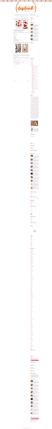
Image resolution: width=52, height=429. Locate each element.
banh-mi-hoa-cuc (32, 259)
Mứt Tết (31, 316)
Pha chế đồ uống (30, 0)
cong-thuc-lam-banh (35, 104)
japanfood (31, 296)
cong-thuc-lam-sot (35, 104)
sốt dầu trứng (32, 332)
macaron (32, 109)
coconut (31, 278)
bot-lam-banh (35, 100)
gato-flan (33, 106)
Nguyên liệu (36, 0)
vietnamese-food (32, 117)
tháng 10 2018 (33, 91)
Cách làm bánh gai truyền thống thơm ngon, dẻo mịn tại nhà (36, 173)
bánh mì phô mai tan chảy (33, 253)
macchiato (34, 109)
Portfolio (31, 242)
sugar (31, 334)
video (31, 344)
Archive (31, 243)
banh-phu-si (32, 260)
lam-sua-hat (32, 300)
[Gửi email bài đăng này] (17, 63)
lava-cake (31, 301)
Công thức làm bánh (26, 0)
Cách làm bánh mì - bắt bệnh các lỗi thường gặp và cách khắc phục (36, 183)
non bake (38, 112)
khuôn (35, 108)
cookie (38, 104)
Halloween (36, 106)
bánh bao (31, 252)
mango (36, 109)
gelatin (31, 289)
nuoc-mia (31, 321)
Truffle (31, 342)
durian (37, 105)
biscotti (31, 264)
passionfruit (38, 113)
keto (31, 108)
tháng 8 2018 (33, 92)
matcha (38, 109)
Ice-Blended (38, 107)
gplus (31, 219)
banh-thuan (34, 99)
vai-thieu (31, 343)
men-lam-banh (32, 306)
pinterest (31, 218)
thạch (31, 337)
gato (31, 106)
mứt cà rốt (31, 311)
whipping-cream (32, 346)
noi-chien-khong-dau (34, 112)
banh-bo (31, 255)
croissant (32, 105)
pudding (32, 114)
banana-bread (32, 251)
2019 (31, 64)
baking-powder (34, 96)
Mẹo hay (34, 0)
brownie (31, 101)
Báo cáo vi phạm (32, 136)
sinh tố (31, 331)
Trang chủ (15, 0)
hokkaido (31, 107)
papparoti (35, 113)
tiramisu (36, 116)
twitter (31, 220)
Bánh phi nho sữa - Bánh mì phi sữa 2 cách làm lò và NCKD (36, 187)
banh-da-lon (32, 256)
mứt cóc (31, 312)
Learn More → (32, 132)
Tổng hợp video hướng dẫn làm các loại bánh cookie (20, 62)
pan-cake (31, 322)
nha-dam (31, 318)
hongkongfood (33, 107)
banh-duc (32, 98)
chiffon (37, 102)
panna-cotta (33, 113)
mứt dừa (31, 313)
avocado (31, 96)
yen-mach (31, 347)
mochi (31, 110)
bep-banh (31, 263)
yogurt (31, 348)
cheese (32, 102)
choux (31, 276)
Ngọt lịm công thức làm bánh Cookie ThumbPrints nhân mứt (19, 30)
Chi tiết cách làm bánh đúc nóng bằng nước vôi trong (36, 28)
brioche (31, 268)
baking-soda (37, 96)
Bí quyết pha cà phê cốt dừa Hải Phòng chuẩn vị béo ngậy (36, 180)
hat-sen (31, 291)
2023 (31, 61)
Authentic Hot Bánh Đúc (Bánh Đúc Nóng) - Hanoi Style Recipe (36, 35)
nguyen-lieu (32, 317)
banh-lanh (35, 98)
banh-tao (31, 99)
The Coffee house (32, 339)
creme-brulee (32, 281)
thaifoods (31, 338)
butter (32, 101)
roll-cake (38, 114)
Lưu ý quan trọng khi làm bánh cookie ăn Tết (35, 66)
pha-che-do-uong (32, 326)
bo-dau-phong (32, 100)
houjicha (35, 107)
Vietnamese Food (21, 0)
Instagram (31, 20)
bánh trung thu (37, 97)
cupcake (33, 105)
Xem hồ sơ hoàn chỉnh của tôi (33, 202)
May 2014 (31, 245)
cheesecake (35, 102)
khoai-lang (33, 108)
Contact (31, 194)
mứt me (31, 314)
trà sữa (31, 238)
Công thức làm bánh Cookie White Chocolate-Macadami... (34, 75)
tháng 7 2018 (33, 93)
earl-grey (31, 286)
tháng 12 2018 (33, 65)
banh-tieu (36, 99)
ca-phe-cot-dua (35, 101)
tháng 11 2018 (33, 90)
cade (31, 271)
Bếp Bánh (18, 0)
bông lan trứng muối (32, 266)
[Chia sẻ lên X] (18, 63)
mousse (35, 110)
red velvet (31, 328)
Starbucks (31, 333)
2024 (31, 60)
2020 (31, 63)
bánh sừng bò (34, 97)
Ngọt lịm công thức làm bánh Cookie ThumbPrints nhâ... (34, 77)
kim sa (36, 108)
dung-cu (35, 105)
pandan (31, 113)
